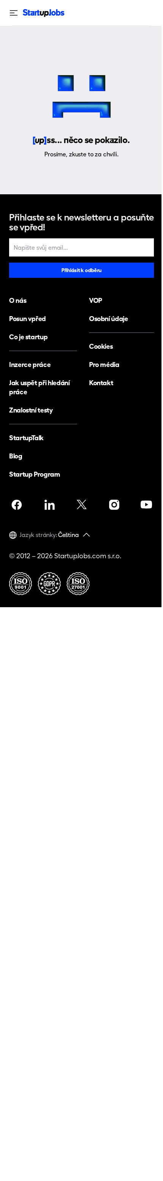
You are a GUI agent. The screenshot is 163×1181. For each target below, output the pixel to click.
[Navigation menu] (16, 13)
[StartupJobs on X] (81, 504)
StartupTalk (26, 438)
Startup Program (34, 474)
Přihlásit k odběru (81, 270)
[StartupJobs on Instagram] (114, 504)
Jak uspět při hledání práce (39, 387)
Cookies (101, 346)
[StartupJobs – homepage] (43, 13)
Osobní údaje (108, 319)
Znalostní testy (31, 410)
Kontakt (101, 383)
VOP (95, 300)
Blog (15, 456)
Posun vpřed (27, 319)
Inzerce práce (29, 364)
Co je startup (28, 337)
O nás (17, 300)
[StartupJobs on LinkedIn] (49, 504)
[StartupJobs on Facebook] (16, 504)
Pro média (104, 364)
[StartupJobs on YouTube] (146, 504)
